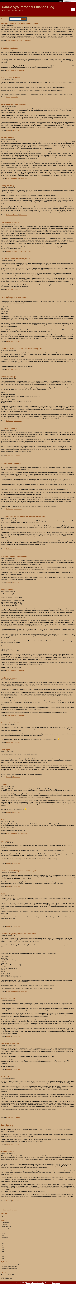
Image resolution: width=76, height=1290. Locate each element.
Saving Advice (56, 1283)
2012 (3, 1247)
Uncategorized (5, 1237)
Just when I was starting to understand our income (19, 23)
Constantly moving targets (10, 463)
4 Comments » (27, 40)
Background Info (5, 1222)
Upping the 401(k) (7, 186)
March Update (6, 841)
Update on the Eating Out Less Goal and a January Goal (21, 348)
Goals (3, 1231)
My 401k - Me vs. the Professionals (13, 104)
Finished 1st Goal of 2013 (10, 78)
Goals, (15, 40)
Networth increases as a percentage (14, 297)
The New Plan (6, 1077)
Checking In (5, 750)
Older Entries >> (14, 1210)
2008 (3, 1256)
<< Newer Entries (5, 1210)
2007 (3, 1258)
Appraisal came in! (8, 999)
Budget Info (4, 1224)
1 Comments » (18, 341)
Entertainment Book (6, 1228)
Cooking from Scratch (6, 1226)
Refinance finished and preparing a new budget (18, 871)
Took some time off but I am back (13, 723)
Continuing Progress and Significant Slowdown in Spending (23, 516)
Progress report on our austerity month (15, 259)
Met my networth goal (9, 377)
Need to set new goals (9, 678)
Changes (4, 784)
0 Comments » (21, 70)
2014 (3, 1243)
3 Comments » (16, 130)
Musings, (8, 251)
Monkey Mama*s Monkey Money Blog (10, 1264)
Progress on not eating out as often (14, 556)
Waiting (3, 894)
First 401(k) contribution (10, 1044)
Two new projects (7, 137)
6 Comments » (23, 991)
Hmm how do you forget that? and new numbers (19, 934)
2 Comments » (14, 97)
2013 (3, 1245)
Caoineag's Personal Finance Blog (35, 1283)
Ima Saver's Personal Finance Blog (9, 1266)
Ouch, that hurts (7, 1125)
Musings (3, 1233)
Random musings (7, 1151)
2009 (3, 1254)
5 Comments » (28, 251)
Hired (3, 819)
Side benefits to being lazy (10, 222)
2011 (3, 1249)
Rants (3, 1235)
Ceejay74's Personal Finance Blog (9, 1268)
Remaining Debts (7, 589)
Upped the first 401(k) (9, 428)
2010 (3, 1251)
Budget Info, (9, 40)
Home (2, 18)
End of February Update (9, 48)
